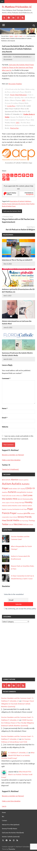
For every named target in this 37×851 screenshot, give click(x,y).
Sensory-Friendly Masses (9, 828)
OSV (23, 100)
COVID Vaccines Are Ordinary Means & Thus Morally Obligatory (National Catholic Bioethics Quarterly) (17, 722)
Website (5, 427)
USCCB (11, 524)
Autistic (16, 483)
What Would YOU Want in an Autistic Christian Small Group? (17, 755)
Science (15, 517)
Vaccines (18, 524)
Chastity (22, 488)
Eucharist (12, 492)
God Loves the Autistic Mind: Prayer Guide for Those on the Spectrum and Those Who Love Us (18, 67)
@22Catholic (6, 480)
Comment (6, 378)
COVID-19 (30, 488)
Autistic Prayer (6, 204)
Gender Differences (17, 495)
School (11, 517)
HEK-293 (19, 499)
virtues (31, 524)
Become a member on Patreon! (13, 455)
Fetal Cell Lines (7, 495)
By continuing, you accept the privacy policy (20, 608)
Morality (28, 502)
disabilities (5, 492)
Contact (4, 820)
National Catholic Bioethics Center (12, 505)
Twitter (5, 524)
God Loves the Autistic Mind (20, 204)
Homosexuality (28, 499)
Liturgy (17, 502)
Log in (4, 806)
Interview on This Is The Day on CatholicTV (17, 260)
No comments (8, 59)
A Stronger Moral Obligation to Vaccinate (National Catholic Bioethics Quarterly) (17, 703)
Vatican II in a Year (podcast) (10, 824)
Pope (25, 509)
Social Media (13, 520)
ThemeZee (11, 849)
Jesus (3, 502)
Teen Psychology (23, 520)
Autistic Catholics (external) (11, 836)
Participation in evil (17, 509)
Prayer (14, 206)
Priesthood (20, 513)
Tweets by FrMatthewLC (10, 469)
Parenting (9, 509)
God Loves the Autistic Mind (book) (13, 832)
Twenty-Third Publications (18, 95)
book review (13, 488)
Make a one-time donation (11, 460)
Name (4, 408)
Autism (6, 483)
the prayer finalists (15, 84)
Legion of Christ (10, 502)
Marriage (21, 502)
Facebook (29, 492)
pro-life (27, 513)
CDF (18, 488)
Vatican (26, 524)
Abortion (14, 479)
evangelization (21, 492)
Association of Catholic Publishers (20, 201)
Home (4, 812)
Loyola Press (11, 106)
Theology (32, 520)
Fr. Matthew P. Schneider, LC (17, 7)
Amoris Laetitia (23, 480)
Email (4, 418)
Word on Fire (14, 128)
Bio (3, 816)
